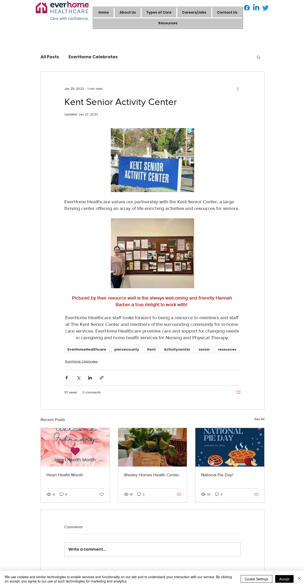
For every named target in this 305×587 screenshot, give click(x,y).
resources (227, 349)
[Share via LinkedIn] (90, 377)
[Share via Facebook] (66, 377)
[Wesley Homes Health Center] (152, 447)
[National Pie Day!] (229, 447)
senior (204, 349)
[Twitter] (265, 8)
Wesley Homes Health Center (151, 475)
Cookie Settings (256, 579)
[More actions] (238, 88)
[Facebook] (247, 8)
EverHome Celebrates (93, 57)
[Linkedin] (256, 8)
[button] (258, 57)
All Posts (50, 57)
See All (259, 419)
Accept (284, 579)
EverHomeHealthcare (86, 349)
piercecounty (126, 349)
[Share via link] (101, 377)
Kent (151, 349)
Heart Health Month (64, 475)
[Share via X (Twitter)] (78, 377)
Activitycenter (177, 349)
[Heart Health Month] (75, 447)
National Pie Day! (217, 475)
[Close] (299, 579)
